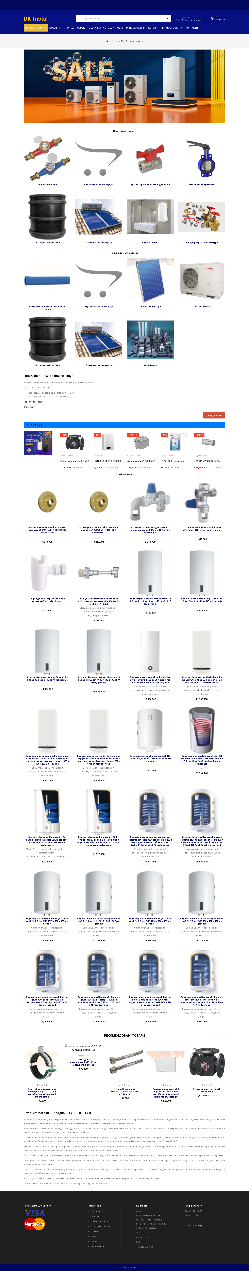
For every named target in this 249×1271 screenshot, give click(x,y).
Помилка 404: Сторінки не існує (127, 41)
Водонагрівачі (150, 242)
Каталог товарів (100, 1221)
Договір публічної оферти (165, 27)
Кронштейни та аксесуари (98, 185)
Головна (96, 1211)
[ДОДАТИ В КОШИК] (28, 1061)
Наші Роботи (98, 1246)
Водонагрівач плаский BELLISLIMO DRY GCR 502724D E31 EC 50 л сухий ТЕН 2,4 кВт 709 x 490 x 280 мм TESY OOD (202, 680)
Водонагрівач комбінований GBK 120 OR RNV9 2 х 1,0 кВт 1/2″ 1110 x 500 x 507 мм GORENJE (150, 921)
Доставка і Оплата (101, 1226)
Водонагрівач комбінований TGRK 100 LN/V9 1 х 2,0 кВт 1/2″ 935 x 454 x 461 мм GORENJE (150, 758)
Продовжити (214, 415)
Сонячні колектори (150, 306)
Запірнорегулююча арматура (202, 242)
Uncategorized (66, 456)
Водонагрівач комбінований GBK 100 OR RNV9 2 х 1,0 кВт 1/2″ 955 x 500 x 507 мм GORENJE (201, 921)
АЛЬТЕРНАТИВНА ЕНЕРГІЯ (99, 242)
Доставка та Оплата (101, 27)
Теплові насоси (201, 306)
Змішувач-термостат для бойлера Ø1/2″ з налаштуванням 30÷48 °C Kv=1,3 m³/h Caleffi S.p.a (99, 601)
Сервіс (81, 27)
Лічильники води (47, 185)
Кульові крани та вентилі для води (150, 185)
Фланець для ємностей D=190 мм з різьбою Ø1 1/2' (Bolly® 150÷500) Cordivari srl (98, 530)
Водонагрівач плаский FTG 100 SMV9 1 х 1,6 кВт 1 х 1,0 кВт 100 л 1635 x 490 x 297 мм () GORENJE (99, 680)
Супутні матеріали (169, 456)
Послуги (55, 27)
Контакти (191, 27)
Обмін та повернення (131, 27)
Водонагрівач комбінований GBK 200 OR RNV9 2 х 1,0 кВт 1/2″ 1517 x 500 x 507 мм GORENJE (47, 921)
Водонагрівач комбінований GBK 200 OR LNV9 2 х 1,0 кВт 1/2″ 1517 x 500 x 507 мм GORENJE (98, 921)
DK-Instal (36, 18)
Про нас (69, 27)
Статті (95, 1231)
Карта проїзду (195, 1225)
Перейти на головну (34, 402)
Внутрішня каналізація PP (99, 306)
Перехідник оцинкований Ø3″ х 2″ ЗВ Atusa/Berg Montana (83, 1062)
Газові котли (99, 456)
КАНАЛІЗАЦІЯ (150, 365)
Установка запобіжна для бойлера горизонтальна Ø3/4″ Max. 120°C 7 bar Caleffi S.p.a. (150, 530)
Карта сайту (30, 407)
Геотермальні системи (47, 242)
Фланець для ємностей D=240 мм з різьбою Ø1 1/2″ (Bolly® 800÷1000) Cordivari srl (47, 530)
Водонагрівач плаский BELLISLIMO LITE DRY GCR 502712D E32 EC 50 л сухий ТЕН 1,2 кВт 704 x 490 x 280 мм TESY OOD (150, 680)
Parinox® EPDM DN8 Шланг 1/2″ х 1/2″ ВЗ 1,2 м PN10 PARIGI (124, 1091)
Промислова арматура (201, 185)
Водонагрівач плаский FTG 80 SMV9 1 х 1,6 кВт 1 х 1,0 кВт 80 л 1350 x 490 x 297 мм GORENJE (150, 601)
